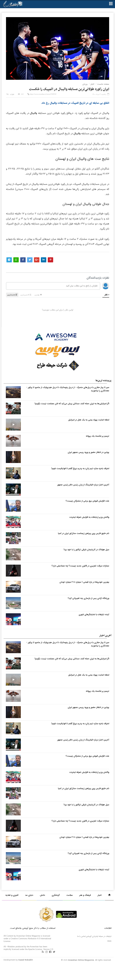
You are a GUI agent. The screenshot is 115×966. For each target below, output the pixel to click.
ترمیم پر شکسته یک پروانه (97, 436)
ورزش (84, 84)
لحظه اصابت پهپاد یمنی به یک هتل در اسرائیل (88, 419)
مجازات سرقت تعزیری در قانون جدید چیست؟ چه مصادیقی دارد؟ (80, 565)
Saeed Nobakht (25, 960)
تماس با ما (81, 936)
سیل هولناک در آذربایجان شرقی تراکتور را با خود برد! (86, 549)
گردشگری (56, 895)
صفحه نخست (103, 84)
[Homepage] (109, 895)
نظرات (12, 94)
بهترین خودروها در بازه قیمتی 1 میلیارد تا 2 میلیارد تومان (84, 582)
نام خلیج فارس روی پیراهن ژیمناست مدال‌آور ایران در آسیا (83, 533)
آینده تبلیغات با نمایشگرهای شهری (94, 614)
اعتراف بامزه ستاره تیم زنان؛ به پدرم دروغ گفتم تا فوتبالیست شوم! (80, 468)
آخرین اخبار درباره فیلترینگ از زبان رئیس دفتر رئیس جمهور (83, 484)
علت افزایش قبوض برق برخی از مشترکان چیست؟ (87, 501)
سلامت (69, 895)
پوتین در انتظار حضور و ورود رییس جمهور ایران (88, 452)
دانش (42, 895)
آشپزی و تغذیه (11, 895)
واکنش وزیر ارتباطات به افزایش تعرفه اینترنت (89, 517)
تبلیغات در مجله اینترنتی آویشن (98, 936)
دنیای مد (29, 895)
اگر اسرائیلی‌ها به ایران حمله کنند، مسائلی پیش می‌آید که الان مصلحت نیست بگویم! (72, 403)
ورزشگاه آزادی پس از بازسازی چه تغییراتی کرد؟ (88, 598)
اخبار (92, 84)
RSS (109, 941)
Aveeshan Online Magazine (81, 960)
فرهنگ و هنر (85, 895)
